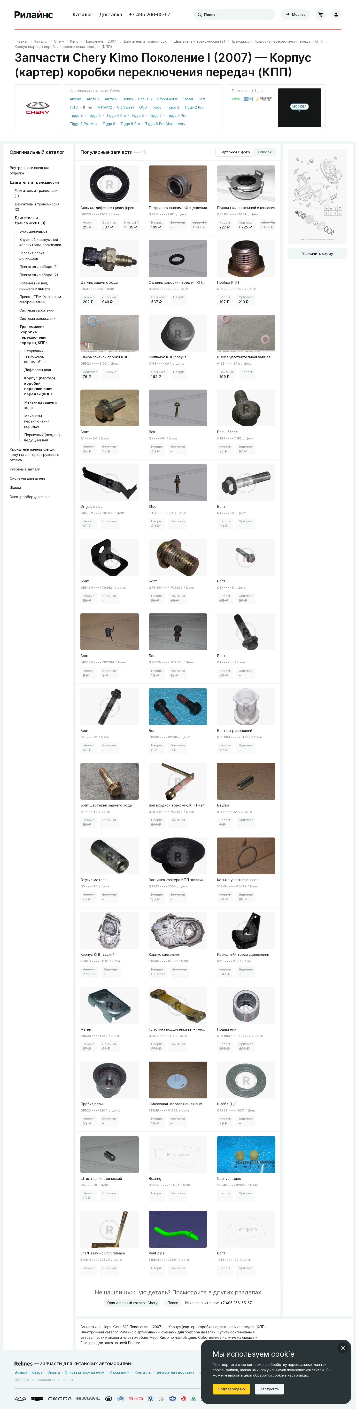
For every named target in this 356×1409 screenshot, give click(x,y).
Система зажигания (36, 310)
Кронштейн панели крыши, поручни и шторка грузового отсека (34, 454)
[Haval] (88, 1398)
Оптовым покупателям (84, 1372)
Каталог (83, 14)
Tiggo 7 (155, 115)
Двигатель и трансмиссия (34, 182)
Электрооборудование (30, 496)
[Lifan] (120, 1398)
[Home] (34, 14)
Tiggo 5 (137, 115)
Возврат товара (28, 1372)
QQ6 (143, 107)
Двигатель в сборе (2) (38, 275)
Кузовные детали (25, 469)
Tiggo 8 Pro (130, 123)
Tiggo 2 (173, 107)
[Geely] (37, 1398)
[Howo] (193, 1398)
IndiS (74, 107)
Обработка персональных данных (44, 1379)
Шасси (15, 487)
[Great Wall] (109, 1398)
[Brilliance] (161, 1398)
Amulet (76, 99)
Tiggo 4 (94, 115)
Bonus (128, 99)
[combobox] (234, 14)
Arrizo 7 (93, 99)
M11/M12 (104, 107)
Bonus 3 (145, 99)
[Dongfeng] (183, 1398)
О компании (119, 1372)
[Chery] (20, 1398)
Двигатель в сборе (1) (38, 266)
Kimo (87, 107)
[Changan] (151, 1398)
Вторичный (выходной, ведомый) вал (36, 356)
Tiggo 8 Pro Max (159, 123)
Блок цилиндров (33, 231)
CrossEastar (167, 99)
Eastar (188, 99)
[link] (59, 41)
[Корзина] (320, 14)
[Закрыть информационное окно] (343, 1348)
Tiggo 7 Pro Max (83, 123)
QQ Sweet (125, 107)
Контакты (143, 1372)
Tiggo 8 (108, 123)
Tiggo (157, 107)
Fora (202, 99)
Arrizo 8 (111, 99)
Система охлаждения (38, 318)
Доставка (110, 14)
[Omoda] (60, 1398)
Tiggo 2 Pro (194, 107)
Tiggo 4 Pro (116, 115)
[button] (300, 107)
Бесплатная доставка (175, 1372)
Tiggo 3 (76, 115)
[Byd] (136, 1398)
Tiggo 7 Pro (176, 115)
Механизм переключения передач (36, 421)
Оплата (53, 1372)
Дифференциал (37, 370)
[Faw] (173, 1398)
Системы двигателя (27, 478)
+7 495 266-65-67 (149, 14)
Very (181, 123)
